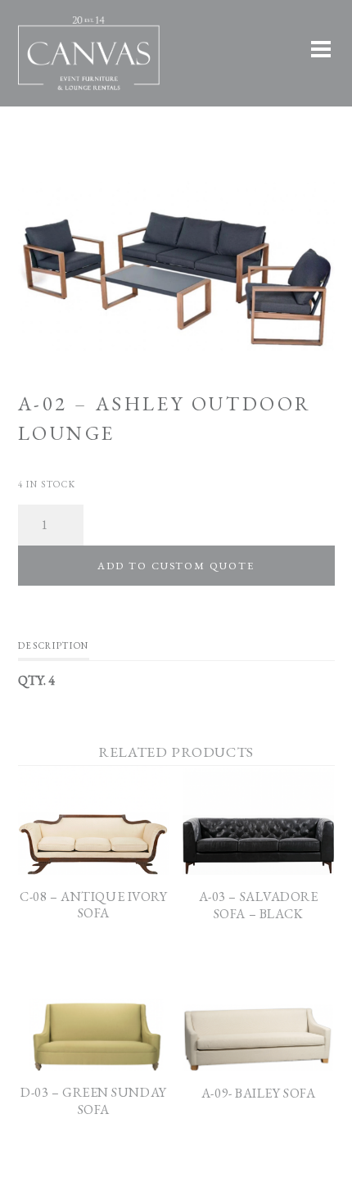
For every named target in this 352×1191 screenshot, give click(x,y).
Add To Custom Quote (175, 566)
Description (53, 645)
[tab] (53, 649)
